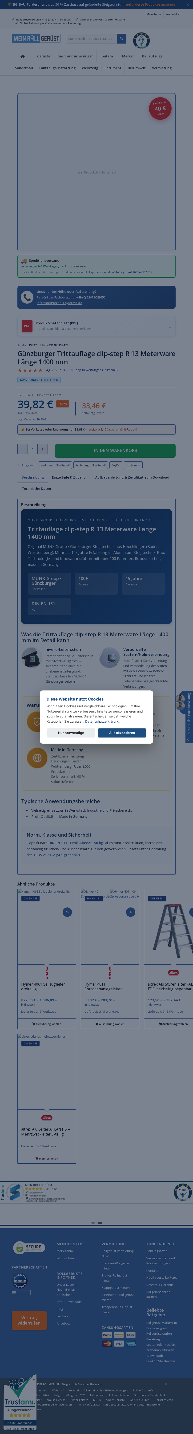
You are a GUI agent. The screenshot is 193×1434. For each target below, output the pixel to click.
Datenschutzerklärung (102, 721)
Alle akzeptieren (122, 733)
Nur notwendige (71, 733)
